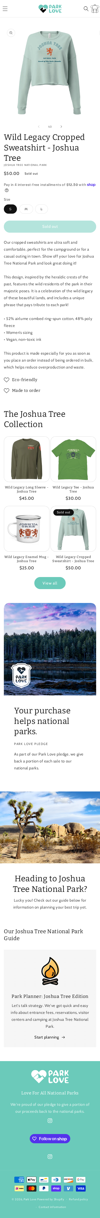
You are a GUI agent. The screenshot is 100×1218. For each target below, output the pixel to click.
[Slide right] (61, 126)
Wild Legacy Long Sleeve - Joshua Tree (27, 489)
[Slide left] (38, 126)
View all (50, 583)
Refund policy (78, 1199)
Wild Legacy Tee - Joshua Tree (73, 489)
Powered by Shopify (50, 1199)
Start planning (46, 1037)
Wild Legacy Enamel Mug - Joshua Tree (26, 559)
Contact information (52, 1207)
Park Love (30, 1199)
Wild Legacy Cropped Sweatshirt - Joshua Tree (73, 559)
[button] (5, 8)
